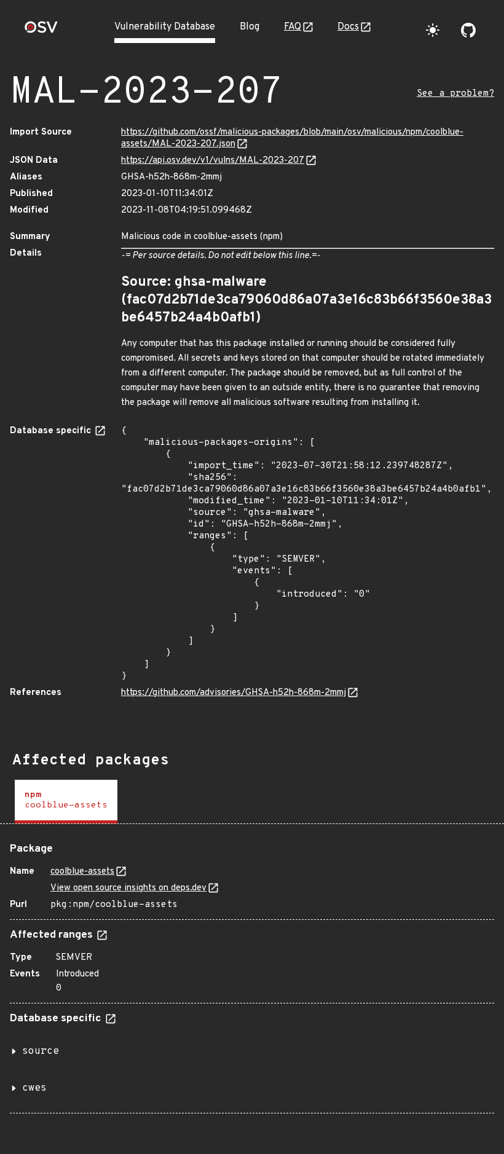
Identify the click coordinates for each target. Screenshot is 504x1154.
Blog (249, 27)
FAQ (292, 27)
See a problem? (455, 94)
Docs (348, 27)
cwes (34, 1088)
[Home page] (41, 31)
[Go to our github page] (468, 30)
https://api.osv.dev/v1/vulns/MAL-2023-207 (212, 161)
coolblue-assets (82, 871)
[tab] (66, 801)
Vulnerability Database (164, 27)
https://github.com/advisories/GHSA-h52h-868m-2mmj (233, 693)
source (40, 1051)
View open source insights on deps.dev (128, 888)
